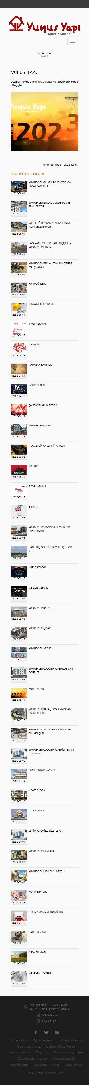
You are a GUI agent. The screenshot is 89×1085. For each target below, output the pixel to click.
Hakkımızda (18, 1040)
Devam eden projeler (32, 1058)
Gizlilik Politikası (74, 1064)
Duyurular (42, 1052)
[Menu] (72, 41)
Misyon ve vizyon (43, 1040)
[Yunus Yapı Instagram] (57, 1032)
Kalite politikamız (71, 1040)
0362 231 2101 (50, 1014)
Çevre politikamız (28, 1046)
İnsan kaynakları (19, 1052)
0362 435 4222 (50, 1021)
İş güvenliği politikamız (60, 1046)
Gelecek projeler (64, 1058)
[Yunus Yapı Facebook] (36, 1032)
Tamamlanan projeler (68, 1052)
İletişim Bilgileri (19, 1064)
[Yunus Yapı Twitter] (46, 1032)
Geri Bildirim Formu (46, 1064)
